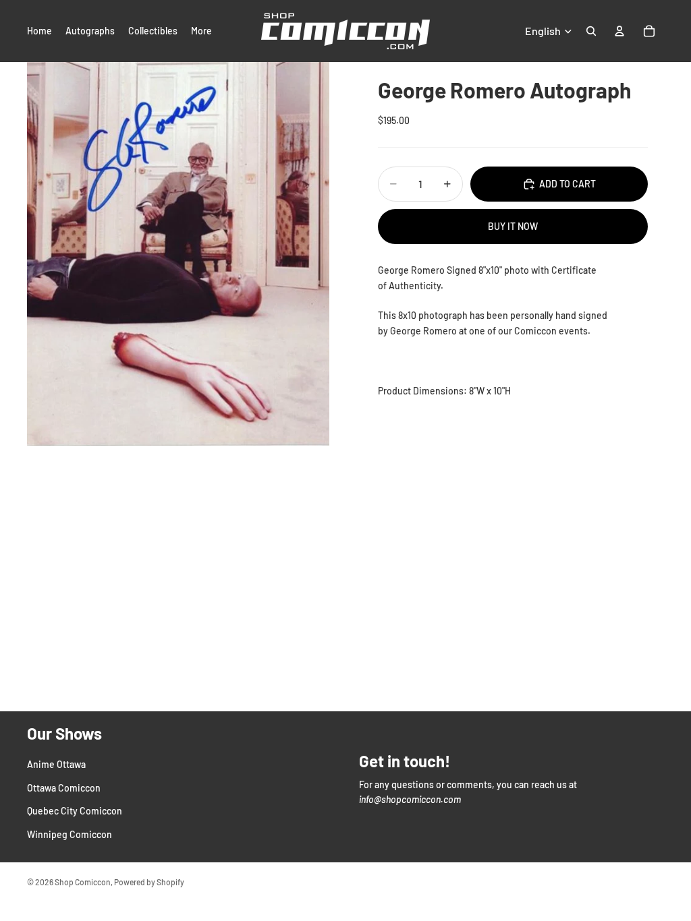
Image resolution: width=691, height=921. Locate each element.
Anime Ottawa (56, 764)
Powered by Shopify (149, 882)
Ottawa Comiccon (64, 788)
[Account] (619, 31)
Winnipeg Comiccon (69, 833)
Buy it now (513, 226)
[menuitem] (201, 31)
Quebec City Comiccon (74, 810)
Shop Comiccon (83, 882)
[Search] (591, 31)
